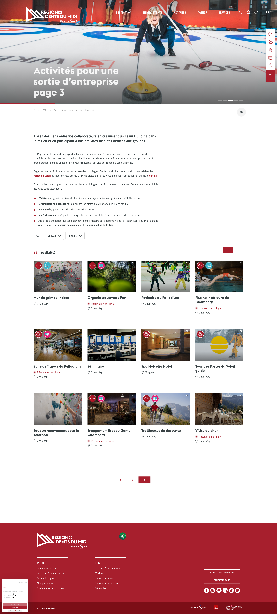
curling (153, 175)
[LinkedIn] (225, 590)
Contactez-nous (222, 580)
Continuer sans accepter (23, 582)
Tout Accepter (15, 607)
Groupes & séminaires (63, 110)
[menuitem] (123, 15)
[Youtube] (219, 590)
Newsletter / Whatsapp (222, 572)
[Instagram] (212, 590)
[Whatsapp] (237, 590)
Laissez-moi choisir (15, 604)
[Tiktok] (231, 590)
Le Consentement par (15, 610)
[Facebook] (206, 590)
